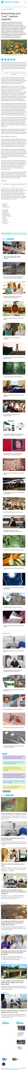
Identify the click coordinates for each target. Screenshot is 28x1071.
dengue (8, 870)
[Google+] (8, 60)
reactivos (15, 869)
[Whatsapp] (14, 60)
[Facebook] (2, 60)
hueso (25, 816)
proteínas (8, 869)
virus (18, 898)
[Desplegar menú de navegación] (25, 2)
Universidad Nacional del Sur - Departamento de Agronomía (14, 6)
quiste (20, 817)
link (20, 758)
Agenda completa (6, 791)
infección (22, 958)
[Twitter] (5, 60)
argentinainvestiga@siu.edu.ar (13, 1068)
